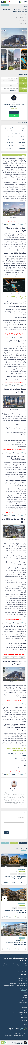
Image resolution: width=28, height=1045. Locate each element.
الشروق (22, 15)
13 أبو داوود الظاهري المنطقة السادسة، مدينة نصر (14, 986)
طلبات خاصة (4, 5)
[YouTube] (22, 971)
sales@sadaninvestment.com (17, 983)
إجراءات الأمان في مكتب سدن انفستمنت (18, 1012)
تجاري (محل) (9, 88)
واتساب (5, 224)
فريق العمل (24, 1007)
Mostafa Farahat (20, 17)
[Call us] (5, 2)
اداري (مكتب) (15, 88)
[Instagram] (25, 971)
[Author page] (15, 791)
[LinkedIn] (13, 791)
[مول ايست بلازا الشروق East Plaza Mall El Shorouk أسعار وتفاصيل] (14, 936)
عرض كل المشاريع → (13, 108)
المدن (25, 1024)
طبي (5, 88)
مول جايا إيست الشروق (20, 758)
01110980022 (13, 91)
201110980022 (21, 978)
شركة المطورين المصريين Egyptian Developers (14, 105)
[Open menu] (2, 2)
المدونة (25, 995)
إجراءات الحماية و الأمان (22, 1015)
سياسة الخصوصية (23, 1002)
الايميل (4, 842)
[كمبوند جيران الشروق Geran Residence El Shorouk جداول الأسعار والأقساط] (14, 869)
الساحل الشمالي (23, 1017)
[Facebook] (16, 971)
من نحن (25, 1005)
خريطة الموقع (24, 1000)
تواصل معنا (24, 998)
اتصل (13, 224)
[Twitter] (19, 971)
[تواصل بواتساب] (5, 1042)
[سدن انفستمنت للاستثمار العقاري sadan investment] (19, 2)
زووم (21, 224)
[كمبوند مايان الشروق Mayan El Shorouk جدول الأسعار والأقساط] (14, 903)
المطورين (25, 993)
